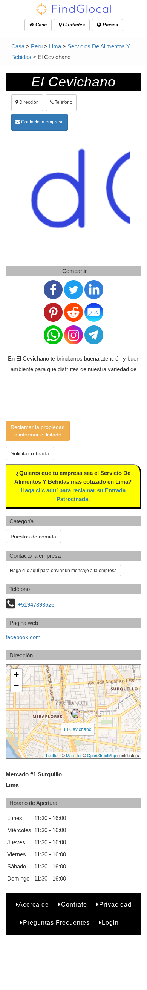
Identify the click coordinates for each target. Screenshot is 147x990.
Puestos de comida (33, 537)
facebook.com (23, 637)
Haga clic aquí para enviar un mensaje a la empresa (63, 570)
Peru (37, 46)
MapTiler (74, 755)
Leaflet (52, 755)
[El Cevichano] (75, 713)
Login (110, 922)
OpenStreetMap (101, 755)
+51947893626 (36, 604)
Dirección (28, 102)
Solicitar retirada (30, 453)
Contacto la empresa (42, 122)
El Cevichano (78, 729)
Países (109, 25)
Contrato (74, 904)
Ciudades (73, 25)
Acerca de (33, 904)
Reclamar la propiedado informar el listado (38, 431)
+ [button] (16, 674)
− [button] (16, 686)
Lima (55, 46)
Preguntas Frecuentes (56, 922)
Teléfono (63, 102)
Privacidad (115, 904)
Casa (40, 25)
